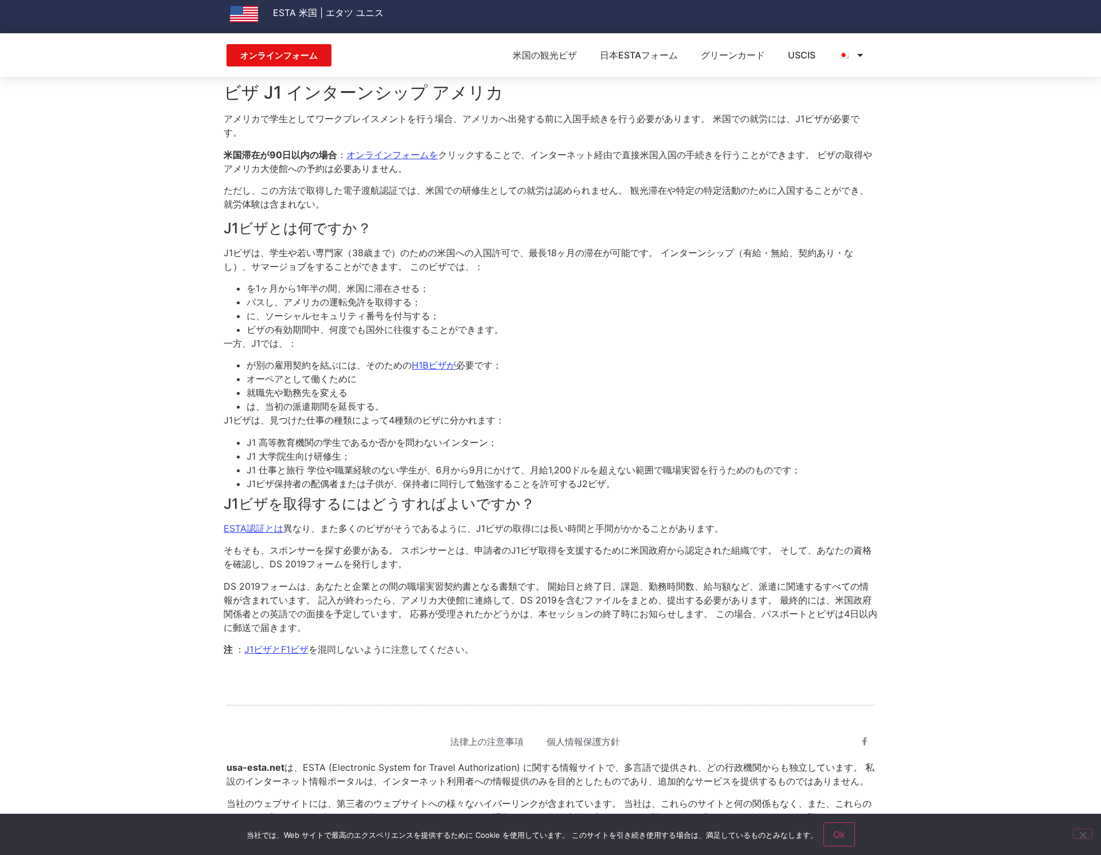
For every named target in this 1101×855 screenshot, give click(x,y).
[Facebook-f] (865, 742)
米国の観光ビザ (545, 55)
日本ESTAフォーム (639, 55)
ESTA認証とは (253, 528)
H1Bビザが (434, 365)
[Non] (1082, 834)
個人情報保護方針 (583, 741)
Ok (839, 834)
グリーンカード (733, 55)
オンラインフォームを (392, 154)
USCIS (801, 55)
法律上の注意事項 (487, 741)
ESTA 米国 (295, 12)
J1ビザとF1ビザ (276, 649)
